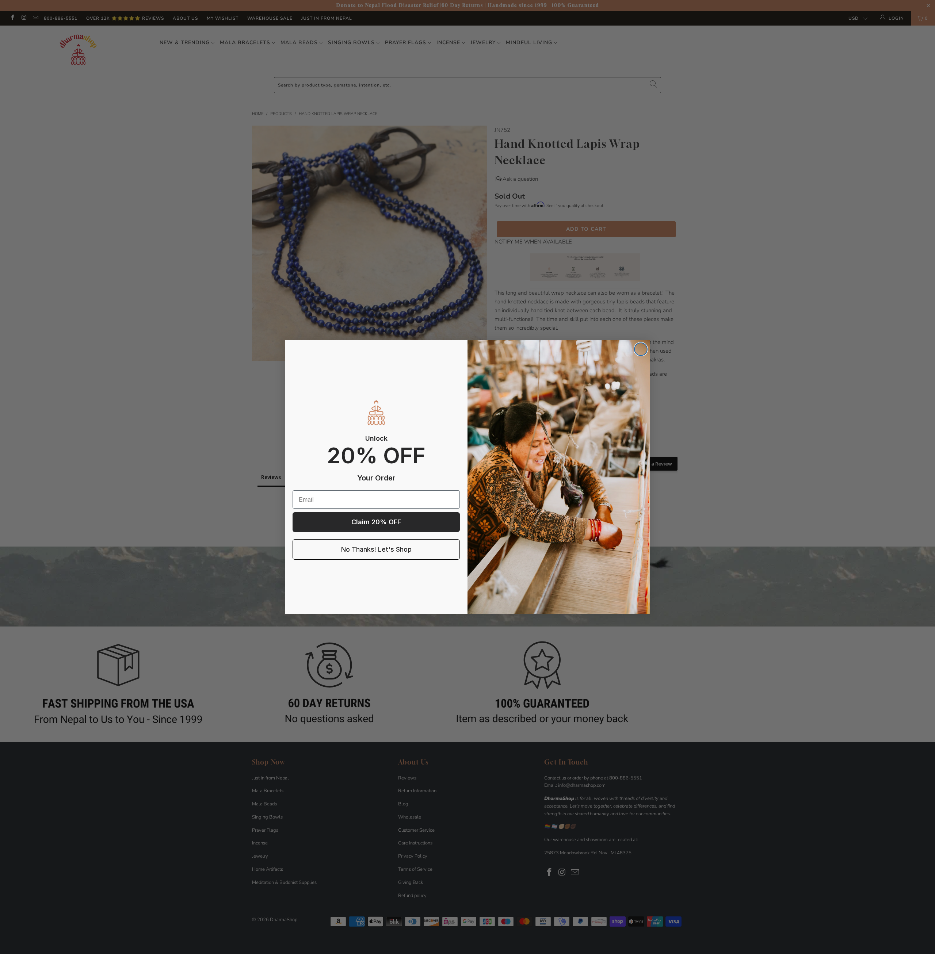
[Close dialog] (640, 349)
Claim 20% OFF (376, 522)
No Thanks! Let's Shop (376, 549)
